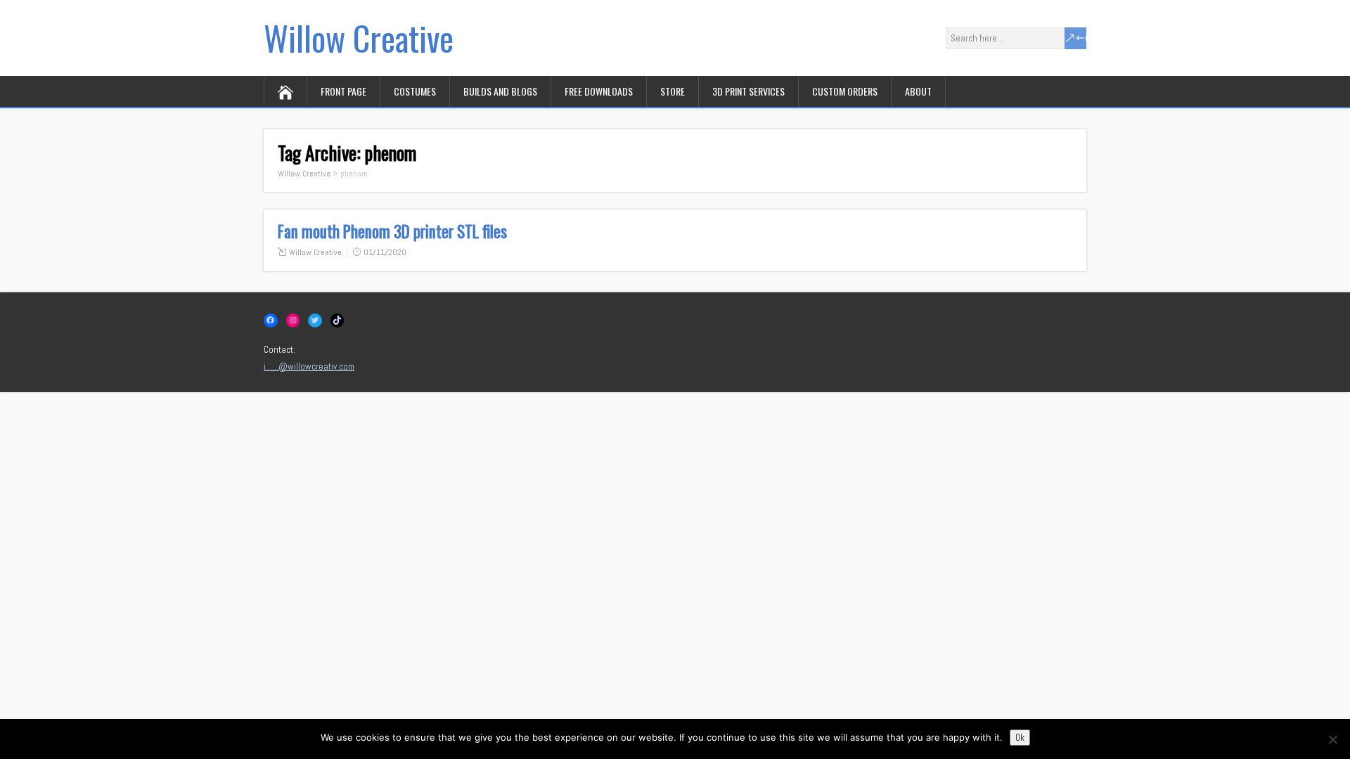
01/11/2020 (385, 252)
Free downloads (599, 91)
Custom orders (845, 91)
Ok (1019, 738)
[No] (1332, 739)
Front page (343, 91)
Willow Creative (359, 38)
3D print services (748, 91)
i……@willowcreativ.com (309, 366)
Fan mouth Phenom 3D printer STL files (392, 231)
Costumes (415, 91)
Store (672, 91)
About (918, 91)
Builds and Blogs (500, 91)
